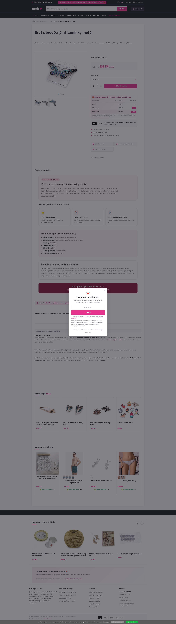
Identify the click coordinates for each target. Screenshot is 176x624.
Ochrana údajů (99, 330)
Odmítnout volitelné (117, 622)
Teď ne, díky (88, 332)
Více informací (106, 622)
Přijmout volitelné (132, 622)
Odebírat (88, 312)
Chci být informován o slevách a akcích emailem (87, 317)
